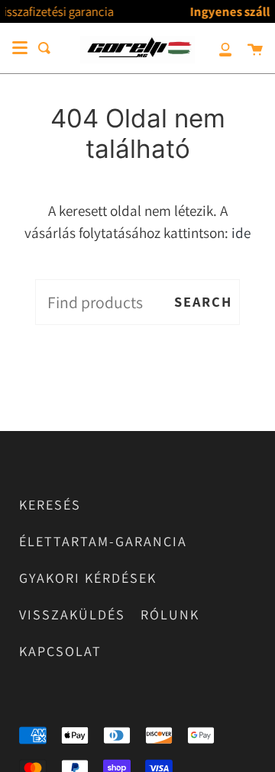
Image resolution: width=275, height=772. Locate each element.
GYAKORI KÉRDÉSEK (88, 578)
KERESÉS (50, 504)
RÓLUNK (170, 614)
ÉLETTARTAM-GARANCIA (103, 541)
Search (203, 301)
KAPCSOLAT (60, 651)
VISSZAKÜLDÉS (72, 614)
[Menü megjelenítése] (20, 48)
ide (241, 233)
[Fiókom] (217, 48)
